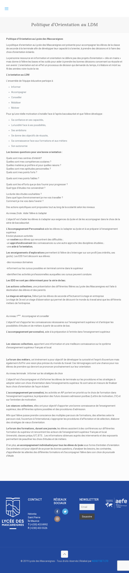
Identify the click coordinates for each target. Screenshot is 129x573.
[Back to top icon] (64, 554)
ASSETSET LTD (100, 561)
